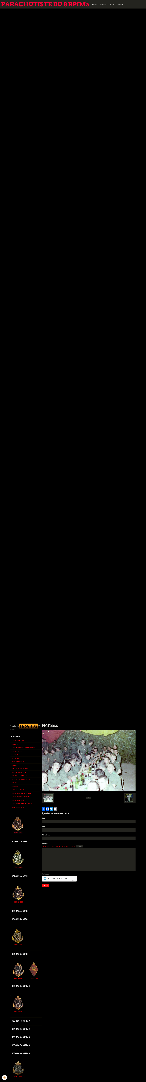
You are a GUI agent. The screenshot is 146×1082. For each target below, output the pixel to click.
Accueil (94, 4)
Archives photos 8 (18, 790)
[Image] (67, 846)
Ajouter (45, 885)
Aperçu (80, 846)
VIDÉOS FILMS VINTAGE (19, 776)
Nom (43, 818)
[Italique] (45, 846)
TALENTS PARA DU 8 (19, 772)
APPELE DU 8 (16, 758)
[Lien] (62, 846)
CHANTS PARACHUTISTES (21, 779)
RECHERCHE (16, 744)
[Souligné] (48, 846)
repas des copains (18, 807)
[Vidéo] (69, 846)
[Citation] (57, 846)
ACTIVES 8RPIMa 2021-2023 (21, 797)
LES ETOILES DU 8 (18, 762)
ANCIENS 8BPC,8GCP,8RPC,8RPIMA (23, 748)
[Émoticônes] (74, 846)
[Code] (72, 846)
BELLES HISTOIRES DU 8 (20, 769)
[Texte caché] (64, 846)
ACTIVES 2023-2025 (18, 800)
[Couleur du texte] (54, 846)
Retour (89, 798)
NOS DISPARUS (17, 751)
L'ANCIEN (15, 755)
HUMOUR (15, 786)
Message (45, 843)
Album (112, 4)
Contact (120, 4)
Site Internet (46, 835)
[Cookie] (4, 1077)
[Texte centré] (59, 846)
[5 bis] (26, 970)
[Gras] (43, 846)
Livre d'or (103, 4)
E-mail (44, 826)
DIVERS (14, 783)
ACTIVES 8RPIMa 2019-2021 (21, 793)
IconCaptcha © (73, 880)
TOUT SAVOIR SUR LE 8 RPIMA (22, 804)
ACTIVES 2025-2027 (18, 741)
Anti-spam (45, 874)
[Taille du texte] (50, 846)
